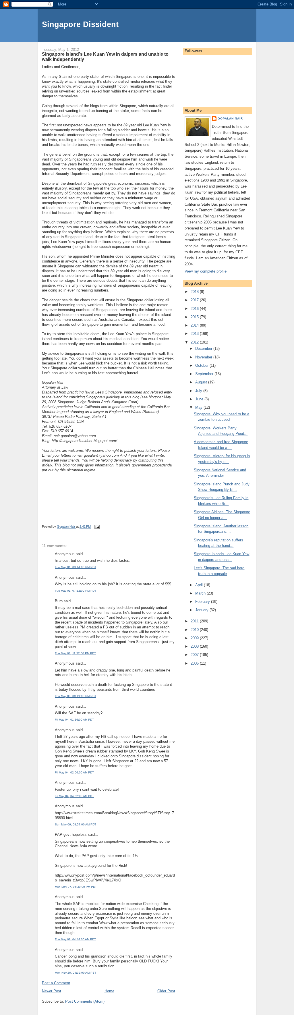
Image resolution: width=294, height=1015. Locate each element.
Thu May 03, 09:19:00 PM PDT (75, 696)
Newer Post (51, 991)
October (202, 365)
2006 (195, 663)
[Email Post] (97, 526)
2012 (195, 342)
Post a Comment (56, 983)
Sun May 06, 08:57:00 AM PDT (75, 824)
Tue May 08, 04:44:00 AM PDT (75, 939)
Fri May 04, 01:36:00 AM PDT (74, 719)
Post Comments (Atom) (85, 1001)
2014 (195, 325)
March (201, 593)
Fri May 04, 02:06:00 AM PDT (74, 772)
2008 (195, 646)
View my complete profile (206, 271)
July (199, 391)
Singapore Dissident (80, 24)
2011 (195, 621)
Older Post (166, 991)
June (199, 399)
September (204, 374)
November (204, 357)
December (204, 348)
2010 (195, 630)
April (199, 585)
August (201, 382)
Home (109, 991)
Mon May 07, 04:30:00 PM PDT (76, 886)
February (203, 601)
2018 (195, 292)
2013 (195, 333)
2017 (195, 300)
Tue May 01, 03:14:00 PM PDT (75, 567)
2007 (195, 655)
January (202, 610)
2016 (195, 308)
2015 (195, 317)
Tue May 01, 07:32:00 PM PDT (75, 590)
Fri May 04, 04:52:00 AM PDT (74, 796)
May (199, 407)
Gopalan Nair (230, 118)
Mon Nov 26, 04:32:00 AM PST (75, 972)
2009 (195, 638)
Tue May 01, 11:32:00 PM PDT (75, 653)
